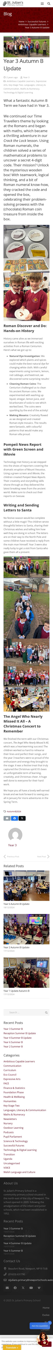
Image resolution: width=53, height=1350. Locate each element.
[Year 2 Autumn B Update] (26, 929)
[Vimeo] (39, 1288)
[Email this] (7, 818)
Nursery (8, 1123)
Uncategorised (12, 1163)
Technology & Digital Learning (18, 92)
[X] (23, 1288)
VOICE (7, 1167)
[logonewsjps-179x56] (13, 3)
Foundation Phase (14, 1092)
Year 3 (26, 77)
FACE (6, 1083)
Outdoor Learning (13, 1127)
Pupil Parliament (13, 1136)
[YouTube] (31, 1288)
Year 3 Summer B (13, 1029)
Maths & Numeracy (29, 88)
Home (46, 1307)
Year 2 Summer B (13, 1046)
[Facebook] (15, 1288)
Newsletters (10, 1119)
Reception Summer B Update (20, 1033)
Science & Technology (16, 1141)
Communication (12, 1065)
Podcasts (9, 1132)
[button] (42, 3)
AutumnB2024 (14, 811)
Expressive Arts (12, 1079)
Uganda (8, 1158)
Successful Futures (14, 1145)
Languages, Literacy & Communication (25, 1110)
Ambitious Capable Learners (21, 81)
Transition (9, 1154)
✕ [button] (49, 1322)
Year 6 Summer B (13, 1042)
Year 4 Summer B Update (18, 1037)
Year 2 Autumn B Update (16, 947)
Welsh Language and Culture (19, 1172)
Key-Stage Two (16, 85)
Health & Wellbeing (14, 1096)
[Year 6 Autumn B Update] (26, 886)
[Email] (7, 1288)
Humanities (10, 1101)
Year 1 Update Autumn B (16, 990)
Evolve (45, 1315)
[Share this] (14, 818)
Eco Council (10, 1074)
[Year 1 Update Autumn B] (26, 972)
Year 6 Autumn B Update (16, 904)
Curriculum (10, 1070)
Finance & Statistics (14, 1088)
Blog (47, 1322)
